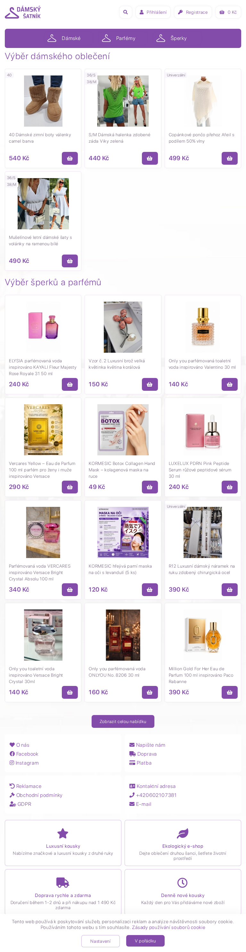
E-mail (143, 804)
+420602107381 (156, 795)
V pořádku (145, 940)
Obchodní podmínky (38, 795)
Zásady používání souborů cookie (168, 927)
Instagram (26, 763)
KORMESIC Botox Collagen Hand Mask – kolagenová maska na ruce (122, 470)
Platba (143, 763)
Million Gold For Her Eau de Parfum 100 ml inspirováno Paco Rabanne (201, 675)
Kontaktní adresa (155, 786)
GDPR (23, 804)
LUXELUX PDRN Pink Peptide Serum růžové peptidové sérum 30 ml (200, 470)
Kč (232, 12)
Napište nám (150, 745)
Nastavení (100, 941)
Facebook (26, 754)
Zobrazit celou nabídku (123, 721)
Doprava (146, 754)
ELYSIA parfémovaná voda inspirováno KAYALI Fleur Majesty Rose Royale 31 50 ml (43, 367)
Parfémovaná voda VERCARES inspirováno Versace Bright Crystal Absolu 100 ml (40, 572)
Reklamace (28, 786)
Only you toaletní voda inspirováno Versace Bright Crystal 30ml (36, 675)
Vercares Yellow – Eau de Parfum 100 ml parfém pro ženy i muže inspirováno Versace (42, 470)
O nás (22, 745)
